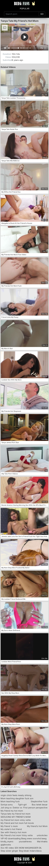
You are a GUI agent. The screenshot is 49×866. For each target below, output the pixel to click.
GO (41, 14)
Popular (24, 8)
